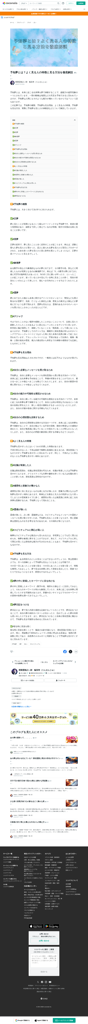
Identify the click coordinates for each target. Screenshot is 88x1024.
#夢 (20, 644)
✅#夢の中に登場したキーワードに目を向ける (28, 191)
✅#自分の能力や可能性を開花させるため (26, 157)
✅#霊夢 (15, 140)
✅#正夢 (15, 128)
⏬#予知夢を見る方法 (19, 187)
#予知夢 (14, 644)
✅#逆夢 (15, 132)
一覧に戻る (44, 662)
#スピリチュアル (35, 644)
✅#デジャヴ (16, 145)
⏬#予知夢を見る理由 (19, 149)
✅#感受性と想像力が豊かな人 (22, 174)
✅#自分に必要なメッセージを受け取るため (27, 153)
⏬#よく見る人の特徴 (19, 166)
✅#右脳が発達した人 (19, 170)
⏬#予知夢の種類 (18, 124)
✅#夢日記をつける (19, 196)
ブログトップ (20, 22)
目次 (13, 120)
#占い (26, 644)
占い (35, 22)
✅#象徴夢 (16, 136)
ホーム (12, 22)
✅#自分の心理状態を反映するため (24, 162)
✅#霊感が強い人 (18, 179)
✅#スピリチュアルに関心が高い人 (24, 183)
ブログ (29, 22)
